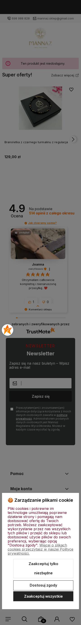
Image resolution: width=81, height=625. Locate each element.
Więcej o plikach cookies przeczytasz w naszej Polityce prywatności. (40, 549)
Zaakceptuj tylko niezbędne (43, 568)
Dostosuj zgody (43, 585)
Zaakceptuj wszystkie (43, 596)
